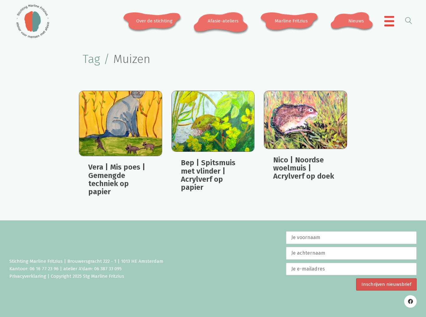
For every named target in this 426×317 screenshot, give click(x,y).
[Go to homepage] (32, 21)
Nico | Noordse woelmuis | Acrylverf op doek (303, 168)
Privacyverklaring (27, 276)
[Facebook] (410, 301)
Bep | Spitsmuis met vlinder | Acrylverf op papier (208, 175)
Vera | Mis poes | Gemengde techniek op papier (116, 179)
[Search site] (408, 21)
